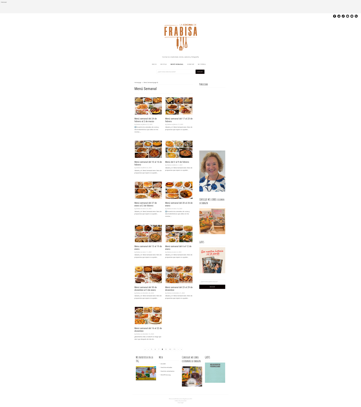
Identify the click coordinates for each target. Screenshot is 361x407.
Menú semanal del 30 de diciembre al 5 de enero (145, 288)
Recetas (163, 64)
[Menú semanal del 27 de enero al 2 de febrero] (148, 190)
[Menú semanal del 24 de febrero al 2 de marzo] (148, 106)
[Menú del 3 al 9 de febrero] (179, 149)
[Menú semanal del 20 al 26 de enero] (179, 190)
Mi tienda (202, 64)
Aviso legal (180, 402)
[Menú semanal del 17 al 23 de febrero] (179, 106)
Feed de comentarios (167, 371)
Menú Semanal (177, 64)
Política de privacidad (180, 401)
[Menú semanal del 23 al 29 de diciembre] (179, 274)
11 (174, 349)
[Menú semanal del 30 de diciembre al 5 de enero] (148, 274)
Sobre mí (190, 64)
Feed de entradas (166, 367)
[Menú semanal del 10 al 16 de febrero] (148, 149)
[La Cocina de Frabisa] (180, 37)
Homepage (137, 82)
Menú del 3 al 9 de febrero (177, 162)
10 (170, 349)
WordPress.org (166, 375)
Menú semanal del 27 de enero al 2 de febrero (145, 204)
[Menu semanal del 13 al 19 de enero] (148, 233)
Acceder (163, 364)
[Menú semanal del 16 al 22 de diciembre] (148, 315)
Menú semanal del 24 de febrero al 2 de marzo (145, 120)
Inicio (154, 64)
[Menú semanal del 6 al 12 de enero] (179, 233)
